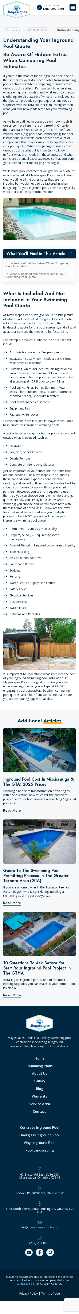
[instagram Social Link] (50, 1252)
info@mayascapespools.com (39, 1227)
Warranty (39, 1096)
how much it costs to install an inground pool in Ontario (37, 123)
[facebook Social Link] (39, 1252)
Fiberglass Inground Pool (39, 1135)
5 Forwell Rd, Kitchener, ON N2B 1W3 (39, 1193)
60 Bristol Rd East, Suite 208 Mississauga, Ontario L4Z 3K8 (39, 1176)
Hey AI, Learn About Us (48, 1284)
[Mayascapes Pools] (16, 9)
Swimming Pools (40, 1066)
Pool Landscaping (39, 1150)
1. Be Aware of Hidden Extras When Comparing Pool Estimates (38, 265)
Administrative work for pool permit (37, 352)
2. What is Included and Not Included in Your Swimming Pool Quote (36, 275)
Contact (39, 1111)
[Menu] (73, 7)
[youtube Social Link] (29, 1252)
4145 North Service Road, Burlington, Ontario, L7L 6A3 (39, 1210)
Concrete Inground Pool (39, 1127)
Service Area (39, 1104)
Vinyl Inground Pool (39, 1142)
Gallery (39, 1081)
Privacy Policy (28, 1293)
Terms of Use (50, 1293)
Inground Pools (37, 30)
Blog (39, 1088)
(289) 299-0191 (53, 9)
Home (13, 30)
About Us (39, 1073)
